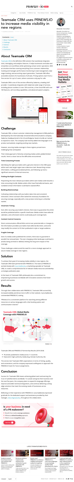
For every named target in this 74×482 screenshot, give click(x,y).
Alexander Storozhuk (63, 29)
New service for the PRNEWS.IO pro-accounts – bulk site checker (63, 144)
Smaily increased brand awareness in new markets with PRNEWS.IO (6, 460)
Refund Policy (53, 478)
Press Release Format (43, 13)
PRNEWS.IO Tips (31, 13)
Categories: (13, 13)
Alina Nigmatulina (14, 398)
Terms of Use (61, 478)
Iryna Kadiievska (20, 266)
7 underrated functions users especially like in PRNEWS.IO (64, 125)
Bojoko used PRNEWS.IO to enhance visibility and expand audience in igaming (36, 460)
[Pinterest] (70, 479)
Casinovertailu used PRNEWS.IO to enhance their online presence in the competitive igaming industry (66, 461)
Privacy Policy (44, 478)
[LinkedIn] (72, 479)
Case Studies (22, 13)
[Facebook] (66, 479)
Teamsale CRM (6, 61)
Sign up (61, 13)
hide (12, 37)
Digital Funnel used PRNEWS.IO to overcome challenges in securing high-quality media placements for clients (51, 462)
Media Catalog (54, 13)
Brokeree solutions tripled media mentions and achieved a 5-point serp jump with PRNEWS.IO (21, 462)
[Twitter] (68, 479)
